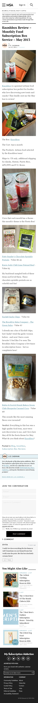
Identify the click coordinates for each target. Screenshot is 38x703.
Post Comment (19, 534)
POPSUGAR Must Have (27, 468)
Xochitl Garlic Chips (11, 317)
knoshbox (21, 446)
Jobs (20, 688)
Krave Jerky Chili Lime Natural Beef (18, 265)
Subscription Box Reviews (14, 449)
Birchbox (6, 465)
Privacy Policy (8, 683)
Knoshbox (6, 86)
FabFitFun (5, 470)
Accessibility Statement (11, 694)
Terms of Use (8, 688)
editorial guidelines (20, 18)
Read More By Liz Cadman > (13, 477)
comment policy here (7, 526)
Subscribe (22, 683)
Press (20, 691)
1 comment (21, 47)
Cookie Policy (8, 686)
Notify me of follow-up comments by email (19, 529)
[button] (7, 559)
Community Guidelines (11, 680)
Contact (21, 686)
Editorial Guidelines (10, 691)
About (21, 680)
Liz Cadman (14, 45)
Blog (13, 446)
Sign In (22, 4)
